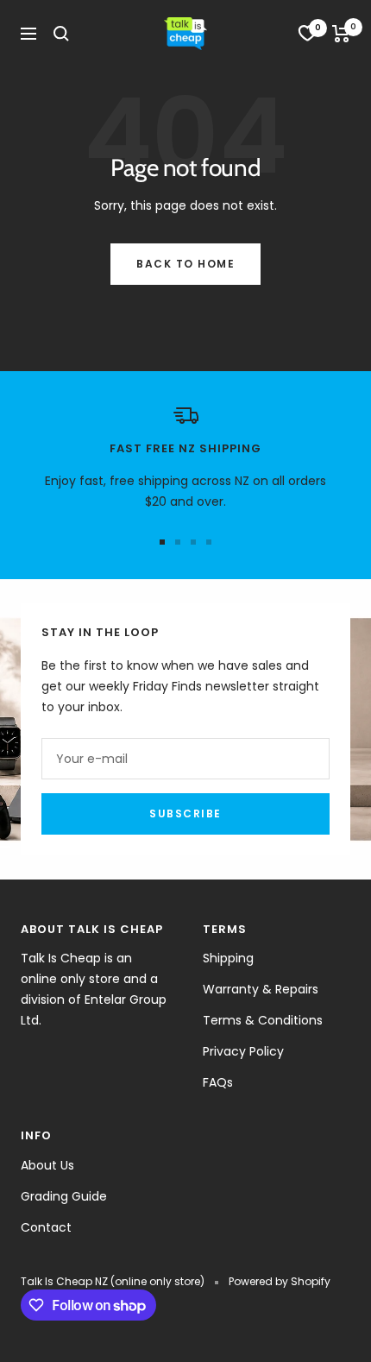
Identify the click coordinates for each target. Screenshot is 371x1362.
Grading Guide (64, 1196)
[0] (307, 33)
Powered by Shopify (279, 1281)
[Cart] (341, 33)
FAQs (218, 1082)
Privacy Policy (243, 1051)
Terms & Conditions (263, 1020)
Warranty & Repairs (260, 989)
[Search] (61, 33)
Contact (46, 1227)
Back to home (185, 263)
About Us (47, 1165)
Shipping (228, 958)
